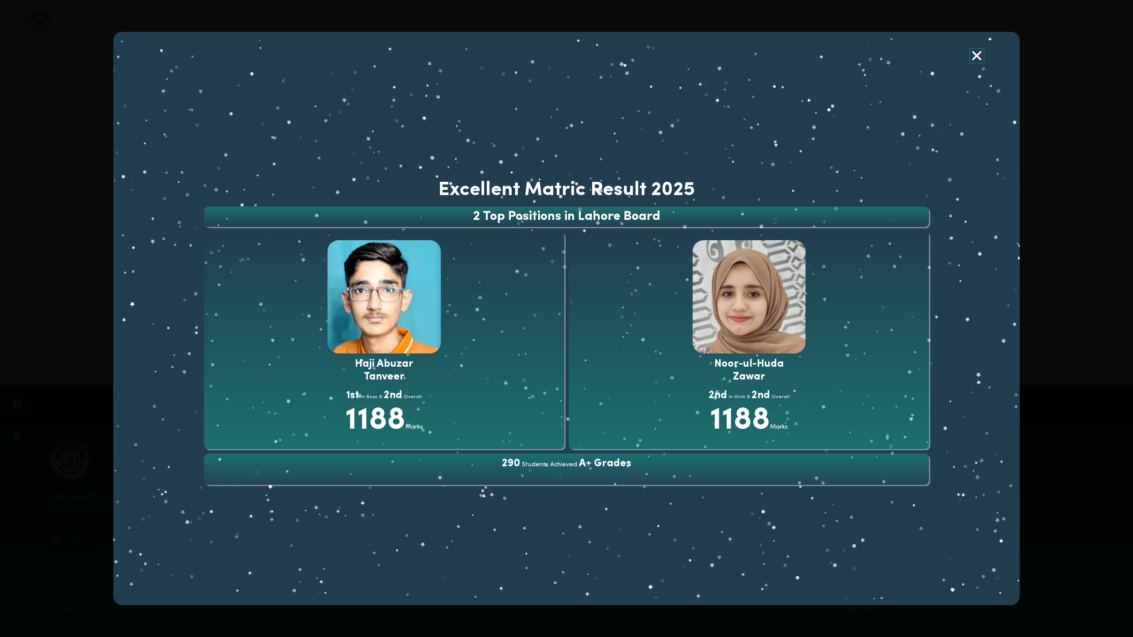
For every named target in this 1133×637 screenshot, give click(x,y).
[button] (976, 55)
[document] (566, 318)
